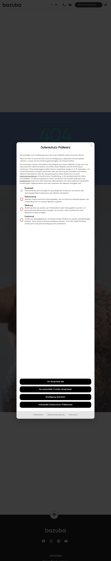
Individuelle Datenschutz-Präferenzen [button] (56, 405)
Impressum (73, 415)
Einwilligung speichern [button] (55, 397)
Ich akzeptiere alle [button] (55, 382)
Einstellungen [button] (25, 181)
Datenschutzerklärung (28, 176)
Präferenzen (38, 415)
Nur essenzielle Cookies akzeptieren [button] (55, 389)
